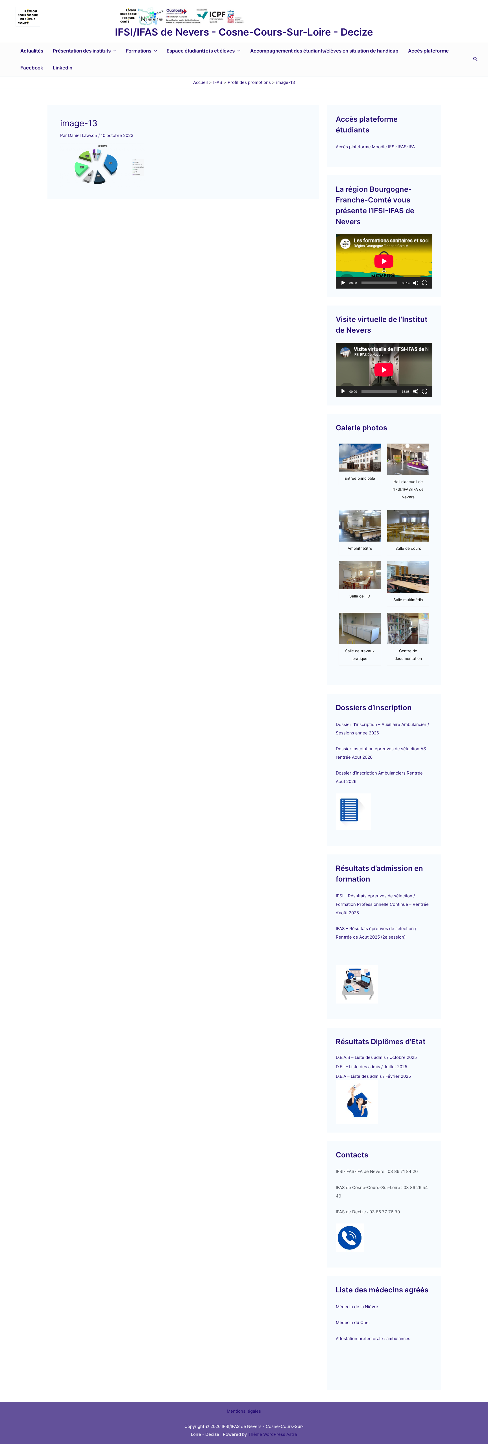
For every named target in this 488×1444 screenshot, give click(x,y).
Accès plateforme (428, 51)
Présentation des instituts (82, 51)
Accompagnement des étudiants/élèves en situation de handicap (324, 51)
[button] (113, 50)
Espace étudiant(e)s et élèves (201, 51)
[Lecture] (343, 283)
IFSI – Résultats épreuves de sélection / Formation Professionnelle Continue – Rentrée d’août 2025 (382, 904)
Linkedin (62, 68)
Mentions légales (244, 1411)
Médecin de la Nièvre (357, 1306)
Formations (138, 51)
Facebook (31, 68)
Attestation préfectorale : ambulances (373, 1338)
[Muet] (416, 283)
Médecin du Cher (353, 1322)
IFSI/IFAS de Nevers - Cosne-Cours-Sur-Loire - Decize (244, 32)
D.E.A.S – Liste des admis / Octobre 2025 (376, 1057)
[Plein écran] (425, 283)
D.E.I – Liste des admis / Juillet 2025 (371, 1066)
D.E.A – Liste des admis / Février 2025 (373, 1076)
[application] (384, 261)
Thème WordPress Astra (272, 1434)
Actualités (31, 51)
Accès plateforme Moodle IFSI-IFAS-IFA (376, 146)
